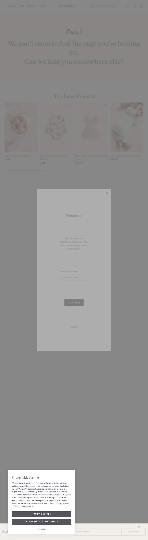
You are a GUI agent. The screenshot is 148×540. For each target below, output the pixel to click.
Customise (41, 529)
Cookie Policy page (19, 506)
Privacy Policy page (56, 503)
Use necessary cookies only (41, 522)
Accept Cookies (41, 514)
